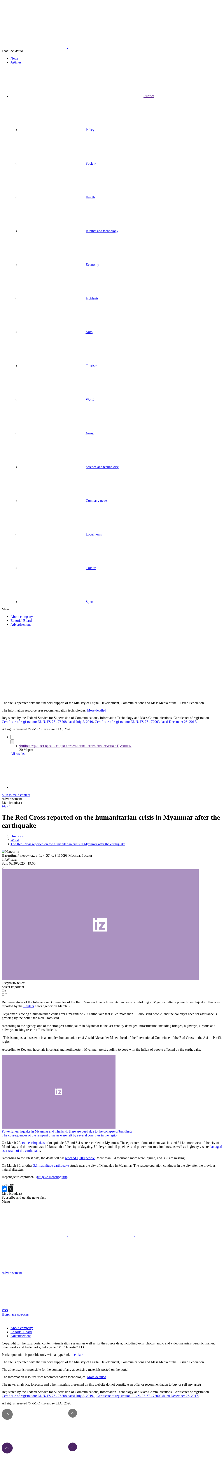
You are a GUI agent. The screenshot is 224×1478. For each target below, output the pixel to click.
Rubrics (149, 96)
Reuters (28, 1006)
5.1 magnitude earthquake (51, 1165)
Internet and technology (102, 231)
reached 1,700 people (80, 1158)
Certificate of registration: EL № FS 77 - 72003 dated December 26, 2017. (146, 722)
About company (21, 616)
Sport (89, 602)
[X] (10, 1189)
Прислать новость (15, 1314)
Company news (96, 500)
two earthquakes (33, 1143)
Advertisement (20, 624)
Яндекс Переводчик (52, 1177)
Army (90, 433)
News (14, 58)
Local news (94, 534)
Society (91, 163)
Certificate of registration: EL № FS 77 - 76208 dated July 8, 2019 (47, 722)
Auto (89, 332)
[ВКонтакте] (4, 1189)
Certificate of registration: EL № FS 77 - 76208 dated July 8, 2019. (48, 1396)
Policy (90, 130)
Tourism (91, 366)
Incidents (92, 298)
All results (17, 754)
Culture (91, 568)
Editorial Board (21, 620)
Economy (92, 264)
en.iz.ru (79, 1354)
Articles (15, 62)
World (90, 399)
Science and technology (102, 467)
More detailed (96, 710)
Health (90, 197)
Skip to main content (16, 795)
